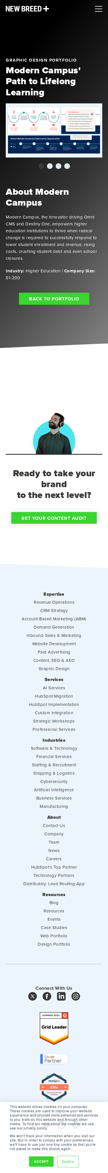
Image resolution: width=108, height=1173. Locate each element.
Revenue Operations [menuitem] (54, 602)
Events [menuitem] (54, 919)
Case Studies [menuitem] (54, 927)
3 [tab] (58, 166)
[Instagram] (75, 998)
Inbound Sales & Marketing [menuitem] (54, 635)
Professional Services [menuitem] (54, 729)
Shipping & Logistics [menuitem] (54, 773)
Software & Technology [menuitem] (54, 748)
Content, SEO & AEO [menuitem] (54, 660)
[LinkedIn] (61, 998)
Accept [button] (41, 1161)
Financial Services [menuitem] (54, 756)
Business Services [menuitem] (54, 798)
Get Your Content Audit (54, 518)
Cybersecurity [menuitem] (54, 781)
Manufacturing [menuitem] (54, 806)
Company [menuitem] (54, 834)
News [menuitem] (54, 850)
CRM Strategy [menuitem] (54, 610)
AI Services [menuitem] (54, 688)
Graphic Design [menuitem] (54, 669)
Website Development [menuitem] (54, 644)
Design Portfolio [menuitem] (54, 944)
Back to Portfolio (54, 299)
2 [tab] (50, 166)
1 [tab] (41, 166)
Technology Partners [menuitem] (54, 875)
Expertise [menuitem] (53, 594)
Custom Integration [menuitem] (54, 713)
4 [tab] (67, 166)
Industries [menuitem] (54, 740)
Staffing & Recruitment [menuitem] (54, 765)
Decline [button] (68, 1161)
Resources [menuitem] (53, 894)
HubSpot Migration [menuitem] (54, 696)
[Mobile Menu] (98, 7)
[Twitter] (32, 998)
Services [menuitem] (54, 679)
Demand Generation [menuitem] (54, 627)
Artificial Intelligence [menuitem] (54, 790)
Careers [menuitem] (54, 859)
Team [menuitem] (54, 842)
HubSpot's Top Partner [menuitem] (54, 867)
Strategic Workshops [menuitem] (54, 721)
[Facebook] (47, 998)
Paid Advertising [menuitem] (54, 652)
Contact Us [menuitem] (54, 825)
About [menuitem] (54, 817)
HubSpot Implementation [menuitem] (54, 704)
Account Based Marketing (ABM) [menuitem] (54, 619)
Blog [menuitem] (54, 903)
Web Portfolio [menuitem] (54, 936)
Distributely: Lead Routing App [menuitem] (54, 884)
